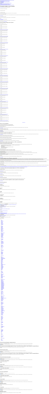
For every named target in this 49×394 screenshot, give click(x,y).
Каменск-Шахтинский (3, 258)
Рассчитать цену (1, 15)
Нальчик (2, 280)
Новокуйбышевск (2, 285)
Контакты (10, 4)
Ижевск (2, 252)
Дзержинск (2, 241)
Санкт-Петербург (2, 306)
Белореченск (2, 228)
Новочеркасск (2, 287)
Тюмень (2, 320)
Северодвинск (2, 308)
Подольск (2, 298)
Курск (1, 269)
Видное (2, 233)
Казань (1, 256)
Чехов (1, 331)
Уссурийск (2, 322)
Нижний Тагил (2, 284)
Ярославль (2, 340)
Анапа (1, 221)
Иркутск (2, 253)
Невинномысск (2, 281)
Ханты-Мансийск (2, 326)
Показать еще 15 (23, 122)
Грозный (1, 3)
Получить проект (1, 344)
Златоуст (2, 248)
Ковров (2, 263)
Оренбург (2, 293)
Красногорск (2, 266)
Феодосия (2, 324)
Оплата (8, 4)
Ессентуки (2, 247)
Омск (1, 292)
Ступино (2, 313)
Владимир (2, 234)
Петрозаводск (2, 297)
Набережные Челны (3, 279)
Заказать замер (4, 0)
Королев (2, 265)
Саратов (2, 307)
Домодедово (2, 243)
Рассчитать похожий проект (5, 29)
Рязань (1, 304)
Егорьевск (2, 245)
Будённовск (2, 231)
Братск (1, 230)
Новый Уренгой (2, 288)
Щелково (2, 334)
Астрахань (2, 224)
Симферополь (2, 310)
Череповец (2, 330)
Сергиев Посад (2, 309)
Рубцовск (2, 303)
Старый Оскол (2, 312)
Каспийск (2, 259)
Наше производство (6, 4)
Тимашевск (2, 317)
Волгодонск (2, 235)
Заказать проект (1, 134)
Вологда (2, 236)
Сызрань (2, 314)
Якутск (1, 339)
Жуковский (2, 250)
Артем (1, 223)
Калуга (1, 257)
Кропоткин (2, 267)
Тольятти (2, 318)
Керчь (1, 260)
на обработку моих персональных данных (12, 204)
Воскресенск (2, 237)
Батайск (2, 227)
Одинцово (2, 291)
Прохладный (2, 299)
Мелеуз (2, 275)
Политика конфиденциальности (3, 215)
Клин (1, 262)
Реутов (1, 302)
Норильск (2, 289)
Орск (1, 294)
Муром (1, 277)
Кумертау (2, 268)
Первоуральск (2, 296)
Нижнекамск (2, 283)
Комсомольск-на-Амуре (3, 264)
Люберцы (2, 272)
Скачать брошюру (5, 21)
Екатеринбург (2, 246)
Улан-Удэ (2, 321)
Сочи (1, 311)
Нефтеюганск (2, 282)
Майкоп (2, 274)
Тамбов (2, 316)
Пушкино (2, 300)
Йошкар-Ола (2, 255)
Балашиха (2, 226)
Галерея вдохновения (2, 4)
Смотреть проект (1, 29)
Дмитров (2, 242)
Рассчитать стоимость (12, 0)
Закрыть (1, 347)
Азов (1, 220)
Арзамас (2, 222)
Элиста (1, 336)
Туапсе (1, 319)
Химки (1, 327)
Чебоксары (2, 329)
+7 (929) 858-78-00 (1, 2)
